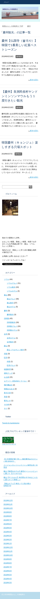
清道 (5, 354)
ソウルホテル (12, 291)
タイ (5, 408)
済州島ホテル (12, 330)
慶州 (5, 311)
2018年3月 (8, 583)
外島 (8, 361)
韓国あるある (9, 389)
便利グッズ (8, 373)
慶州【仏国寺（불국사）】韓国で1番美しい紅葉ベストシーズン (19, 45)
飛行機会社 (8, 385)
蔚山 (5, 346)
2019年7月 (8, 520)
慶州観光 (19, 56)
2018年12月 (8, 547)
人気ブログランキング (9, 444)
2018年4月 (8, 579)
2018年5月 (8, 575)
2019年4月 (8, 532)
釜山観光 (10, 303)
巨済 (5, 358)
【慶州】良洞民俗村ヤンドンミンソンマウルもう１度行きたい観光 (20, 96)
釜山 (5, 295)
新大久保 (7, 393)
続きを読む (34, 80)
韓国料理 (7, 369)
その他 (6, 404)
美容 (5, 397)
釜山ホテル (11, 307)
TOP (12, 26)
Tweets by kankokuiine (10, 423)
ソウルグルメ (12, 283)
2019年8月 (8, 516)
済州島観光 (11, 322)
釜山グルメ (11, 299)
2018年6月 (8, 571)
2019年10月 (8, 508)
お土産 (6, 377)
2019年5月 (8, 528)
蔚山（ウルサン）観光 (15, 350)
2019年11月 (8, 504)
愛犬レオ (7, 401)
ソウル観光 (11, 287)
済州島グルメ (12, 326)
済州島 (6, 318)
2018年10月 (8, 555)
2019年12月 (8, 500)
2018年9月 (8, 559)
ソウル (6, 279)
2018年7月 (8, 567)
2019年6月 (8, 524)
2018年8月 (8, 563)
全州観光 (10, 342)
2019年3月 (8, 536)
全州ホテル (11, 338)
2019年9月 (8, 512)
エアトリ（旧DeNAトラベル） (15, 381)
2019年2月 (8, 540)
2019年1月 (8, 543)
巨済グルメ (11, 365)
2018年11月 (8, 551)
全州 (5, 334)
